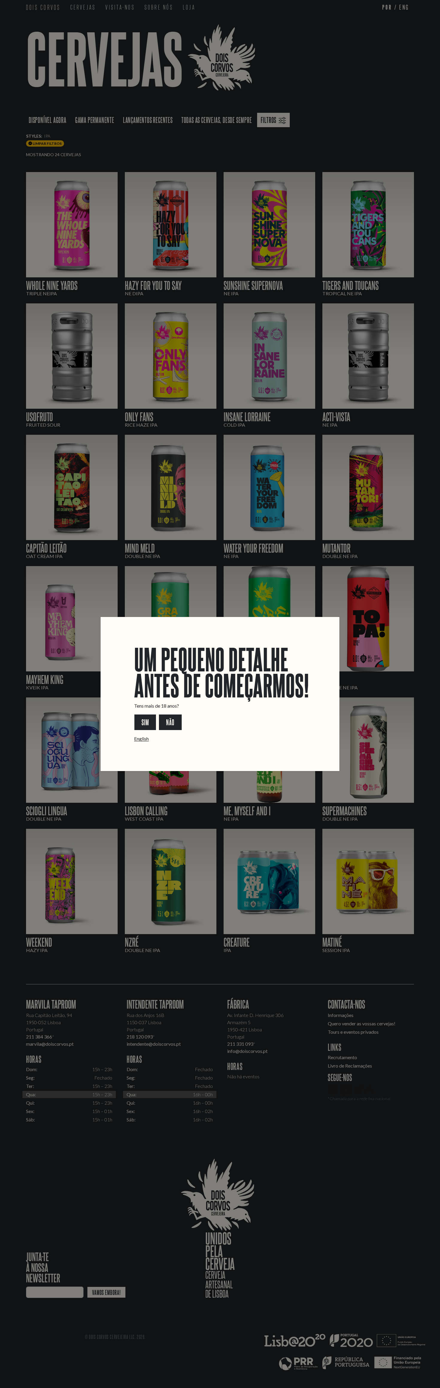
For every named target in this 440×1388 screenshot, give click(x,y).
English (141, 738)
